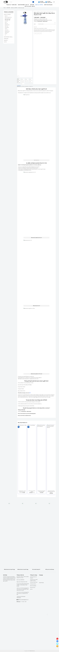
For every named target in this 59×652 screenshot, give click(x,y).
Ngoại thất (5, 40)
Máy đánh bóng (7, 31)
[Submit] (33, 2)
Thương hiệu (14, 4)
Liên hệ (33, 6)
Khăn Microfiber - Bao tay (8, 36)
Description (19, 86)
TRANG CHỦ (8, 4)
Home (4, 7)
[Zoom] (18, 76)
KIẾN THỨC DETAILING (48, 4)
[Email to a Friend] (38, 33)
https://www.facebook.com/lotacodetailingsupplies (27, 413)
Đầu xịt (6, 22)
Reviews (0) (31, 86)
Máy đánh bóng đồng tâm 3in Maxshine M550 (41, 491)
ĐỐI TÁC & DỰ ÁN (28, 6)
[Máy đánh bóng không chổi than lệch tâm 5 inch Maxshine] (51, 457)
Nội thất (5, 41)
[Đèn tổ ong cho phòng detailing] (32, 457)
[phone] (57, 639)
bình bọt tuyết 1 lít (37, 29)
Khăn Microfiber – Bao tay (23, 4)
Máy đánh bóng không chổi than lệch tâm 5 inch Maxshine (51, 491)
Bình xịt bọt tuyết (21, 7)
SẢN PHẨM (32, 4)
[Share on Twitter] (36, 33)
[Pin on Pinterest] (39, 33)
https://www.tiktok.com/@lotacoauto (24, 415)
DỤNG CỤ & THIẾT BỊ (39, 4)
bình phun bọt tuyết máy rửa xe (41, 31)
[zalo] (57, 641)
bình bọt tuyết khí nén (43, 29)
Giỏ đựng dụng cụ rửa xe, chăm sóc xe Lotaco (22, 491)
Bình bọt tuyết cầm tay (8, 17)
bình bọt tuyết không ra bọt (49, 29)
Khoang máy (6, 38)
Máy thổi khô (7, 32)
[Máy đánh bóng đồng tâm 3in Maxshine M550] (41, 457)
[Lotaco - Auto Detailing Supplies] (5, 2)
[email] (57, 644)
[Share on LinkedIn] (41, 33)
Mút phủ (6, 33)
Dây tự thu (6, 23)
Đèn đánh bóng (7, 24)
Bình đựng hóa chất (7, 18)
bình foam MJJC (40, 30)
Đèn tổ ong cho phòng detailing (32, 491)
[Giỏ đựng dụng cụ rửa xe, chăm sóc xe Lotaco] (22, 457)
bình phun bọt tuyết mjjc (48, 31)
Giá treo (6, 28)
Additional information (25, 86)
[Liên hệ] (57, 646)
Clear (55, 22)
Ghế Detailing (7, 27)
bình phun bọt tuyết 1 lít (45, 30)
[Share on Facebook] (35, 33)
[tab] (19, 86)
